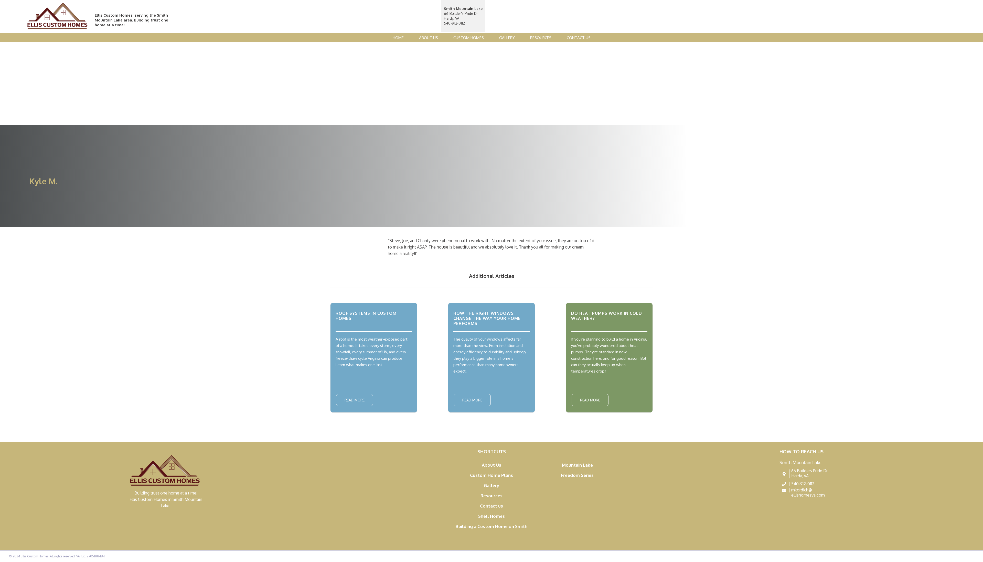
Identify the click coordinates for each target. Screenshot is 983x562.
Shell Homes (491, 516)
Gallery (507, 37)
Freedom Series (577, 475)
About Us (428, 37)
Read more (355, 400)
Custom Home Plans (491, 475)
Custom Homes (468, 37)
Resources (540, 37)
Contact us (579, 37)
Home (398, 37)
